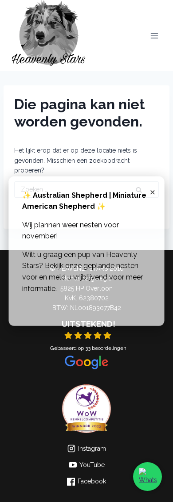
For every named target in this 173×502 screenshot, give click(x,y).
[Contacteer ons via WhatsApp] (147, 476)
